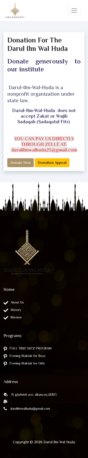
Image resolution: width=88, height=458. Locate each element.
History (16, 310)
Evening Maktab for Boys (27, 356)
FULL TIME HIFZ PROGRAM (30, 348)
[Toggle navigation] (74, 10)
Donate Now (20, 163)
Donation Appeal (52, 163)
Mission (16, 317)
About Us (17, 302)
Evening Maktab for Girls (27, 363)
